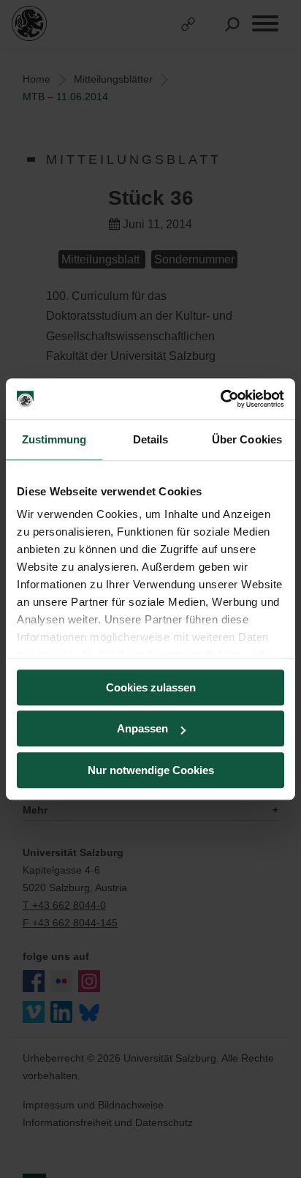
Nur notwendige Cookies (151, 770)
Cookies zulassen (151, 687)
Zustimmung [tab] (54, 439)
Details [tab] (151, 439)
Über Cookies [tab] (247, 439)
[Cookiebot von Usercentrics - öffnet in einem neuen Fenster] (220, 398)
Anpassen (142, 728)
